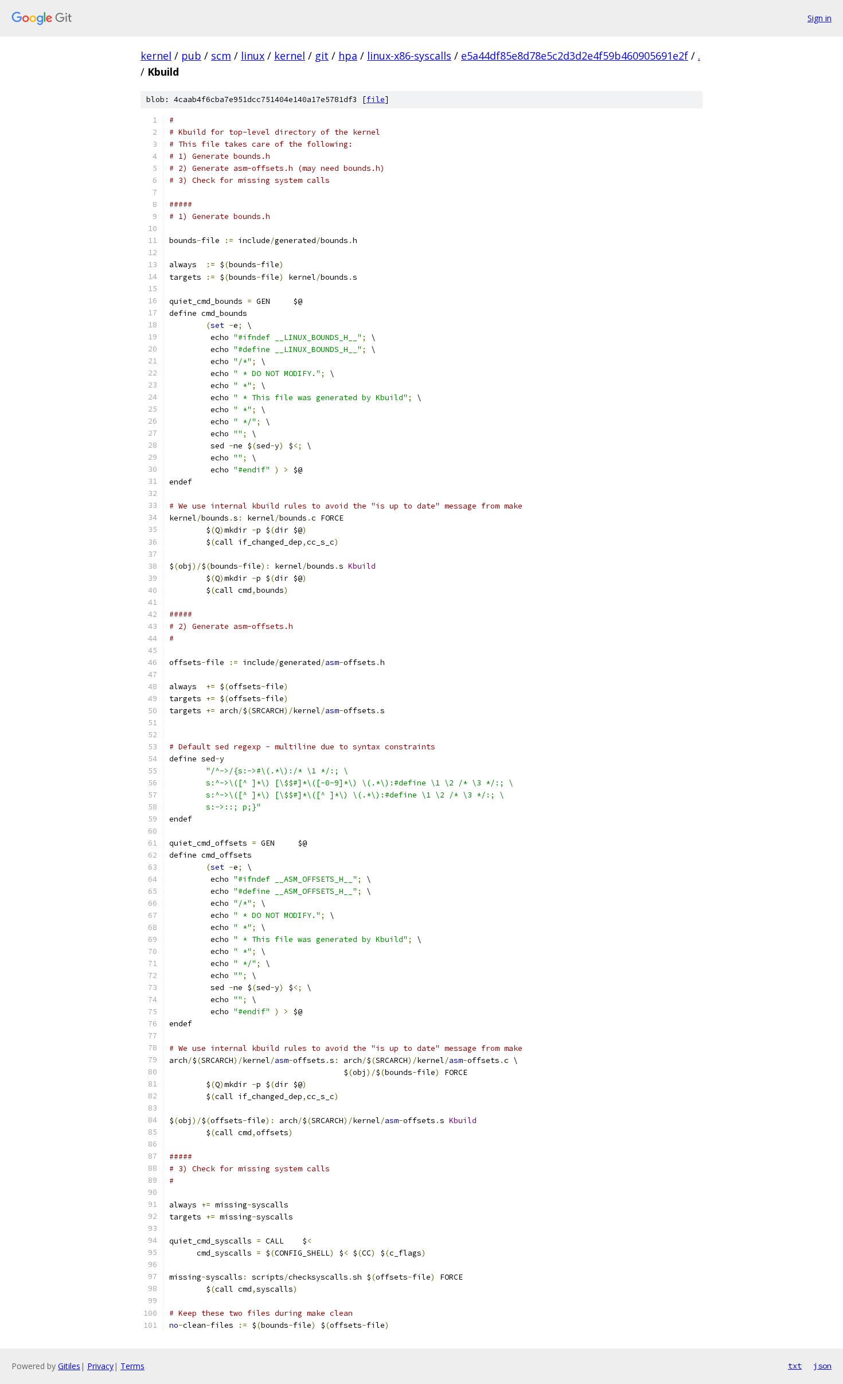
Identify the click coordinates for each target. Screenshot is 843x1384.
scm (221, 55)
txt (795, 1365)
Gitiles (69, 1365)
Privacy (100, 1365)
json (822, 1365)
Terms (132, 1365)
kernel (155, 55)
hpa (347, 55)
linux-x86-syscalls (409, 55)
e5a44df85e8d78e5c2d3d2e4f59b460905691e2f (574, 55)
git (322, 55)
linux (252, 55)
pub (191, 55)
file (375, 99)
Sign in (819, 18)
